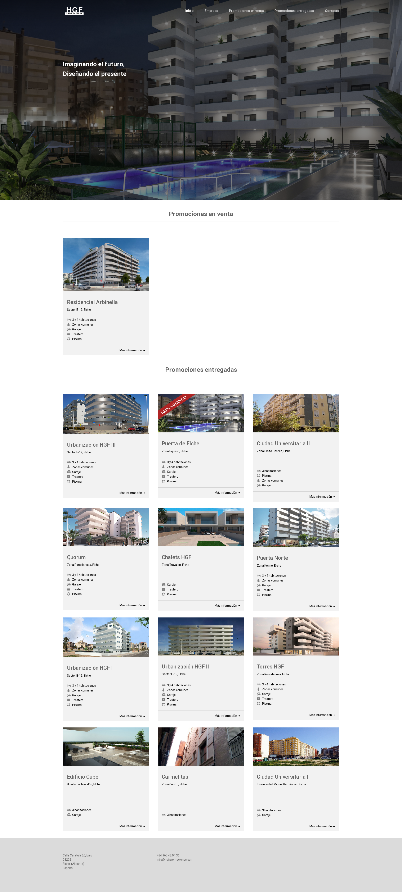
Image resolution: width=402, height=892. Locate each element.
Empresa (211, 11)
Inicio (189, 11)
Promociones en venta (246, 11)
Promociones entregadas (294, 11)
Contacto (332, 11)
